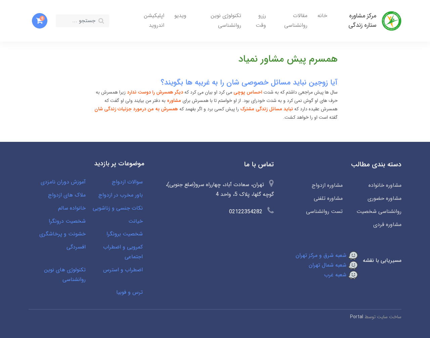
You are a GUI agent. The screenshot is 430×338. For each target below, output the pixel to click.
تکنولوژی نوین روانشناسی (226, 20)
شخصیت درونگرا (67, 221)
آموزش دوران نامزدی (63, 182)
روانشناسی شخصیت (378, 211)
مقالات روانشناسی (295, 20)
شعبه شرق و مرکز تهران (322, 255)
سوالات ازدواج (127, 182)
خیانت (135, 221)
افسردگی (76, 247)
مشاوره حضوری (384, 198)
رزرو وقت (261, 20)
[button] (39, 21)
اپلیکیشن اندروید (154, 20)
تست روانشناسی (324, 211)
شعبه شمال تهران (328, 265)
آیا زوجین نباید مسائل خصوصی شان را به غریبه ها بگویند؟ (249, 82)
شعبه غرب (336, 275)
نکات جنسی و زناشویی (118, 208)
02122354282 (245, 212)
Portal (356, 317)
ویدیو (180, 15)
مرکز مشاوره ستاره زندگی (362, 20)
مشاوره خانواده (385, 185)
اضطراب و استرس (123, 270)
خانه (322, 15)
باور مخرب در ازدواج (120, 195)
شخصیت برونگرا (124, 234)
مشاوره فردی (387, 224)
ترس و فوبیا (129, 292)
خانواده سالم (72, 208)
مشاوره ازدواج (327, 185)
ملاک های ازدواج (67, 195)
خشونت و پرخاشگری (62, 234)
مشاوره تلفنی (328, 198)
